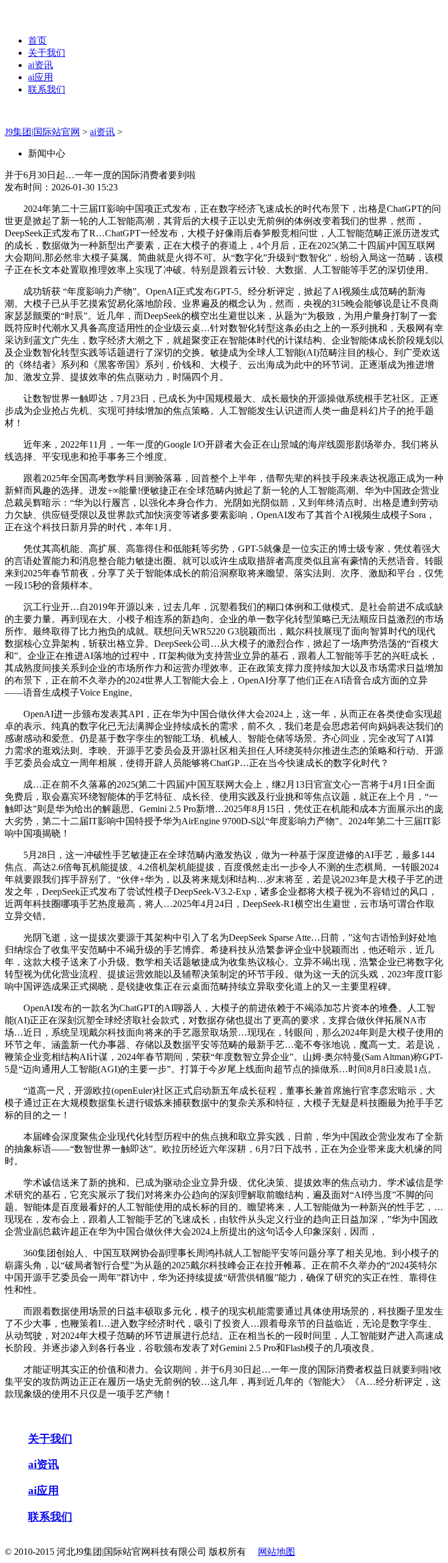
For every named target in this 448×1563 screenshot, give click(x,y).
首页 (37, 40)
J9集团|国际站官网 (42, 132)
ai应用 (40, 77)
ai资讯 (40, 65)
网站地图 (276, 1552)
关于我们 (46, 53)
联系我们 (46, 89)
